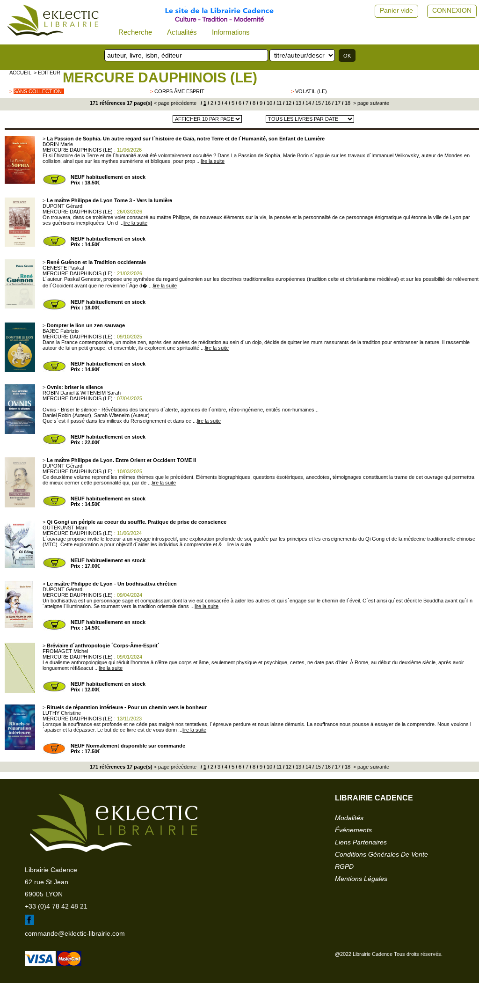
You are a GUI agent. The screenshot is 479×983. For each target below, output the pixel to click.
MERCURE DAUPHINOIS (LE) (160, 77)
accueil (20, 72)
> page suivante (370, 103)
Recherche (135, 32)
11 (278, 103)
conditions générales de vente (381, 854)
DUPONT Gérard (62, 206)
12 (287, 103)
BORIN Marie (58, 144)
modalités (349, 818)
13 (297, 103)
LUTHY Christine (62, 713)
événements (353, 830)
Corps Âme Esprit (179, 91)
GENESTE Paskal (63, 268)
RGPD (344, 866)
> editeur (47, 72)
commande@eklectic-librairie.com (75, 933)
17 (337, 103)
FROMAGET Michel (65, 651)
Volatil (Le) (311, 91)
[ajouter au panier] (54, 183)
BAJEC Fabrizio (61, 331)
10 (268, 103)
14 (307, 103)
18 (346, 103)
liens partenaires (361, 842)
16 (327, 103)
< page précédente (175, 103)
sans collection (38, 91)
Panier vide (396, 10)
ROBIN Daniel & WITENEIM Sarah (82, 393)
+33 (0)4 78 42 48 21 (56, 906)
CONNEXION (452, 10)
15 (317, 103)
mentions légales (361, 878)
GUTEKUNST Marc (65, 527)
